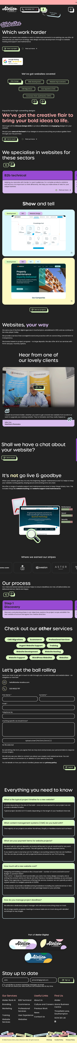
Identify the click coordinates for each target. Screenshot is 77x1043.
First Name (6, 695)
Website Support (17, 657)
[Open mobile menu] (70, 9)
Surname (43, 695)
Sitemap (49, 1040)
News (36, 1012)
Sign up (67, 980)
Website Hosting (53, 651)
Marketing (7, 1008)
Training (54, 645)
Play (40, 387)
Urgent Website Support (31, 645)
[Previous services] (34, 101)
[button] (38, 800)
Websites (63, 657)
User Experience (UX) (48, 89)
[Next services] (42, 101)
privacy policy (51, 762)
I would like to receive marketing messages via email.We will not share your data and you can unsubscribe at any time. (29, 985)
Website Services (6, 1020)
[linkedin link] (55, 1022)
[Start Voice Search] (43, 9)
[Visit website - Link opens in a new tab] (24, 567)
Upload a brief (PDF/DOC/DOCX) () (38, 741)
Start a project (12, 49)
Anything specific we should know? (15, 721)
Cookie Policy (59, 1040)
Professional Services (59, 639)
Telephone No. (7, 712)
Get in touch (11, 139)
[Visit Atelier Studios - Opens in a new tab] (54, 944)
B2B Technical (24, 1000)
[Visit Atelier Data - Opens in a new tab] (38, 958)
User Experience (25, 1015)
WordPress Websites (42, 657)
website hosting (22, 488)
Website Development (27, 651)
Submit (70, 767)
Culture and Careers (44, 1004)
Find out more (30, 49)
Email (4, 703)
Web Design (15, 81)
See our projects (40, 310)
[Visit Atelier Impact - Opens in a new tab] (23, 944)
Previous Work (40, 1008)
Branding (6, 1004)
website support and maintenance (47, 488)
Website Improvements (58, 82)
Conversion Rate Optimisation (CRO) (38, 96)
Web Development (34, 82)
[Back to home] (9, 11)
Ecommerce (36, 639)
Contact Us (39, 1016)
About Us (38, 1000)
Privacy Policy (70, 1040)
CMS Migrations (27, 89)
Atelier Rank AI (9, 1000)
